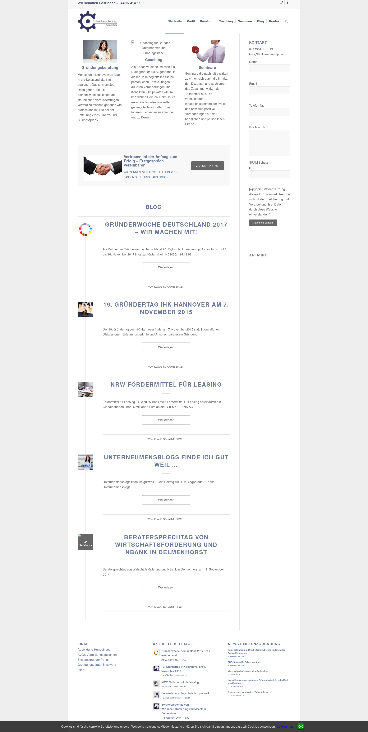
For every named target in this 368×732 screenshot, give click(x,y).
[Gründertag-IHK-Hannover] (85, 309)
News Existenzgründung (254, 643)
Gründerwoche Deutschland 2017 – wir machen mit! (166, 228)
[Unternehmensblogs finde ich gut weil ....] (85, 462)
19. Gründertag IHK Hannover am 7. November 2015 (166, 308)
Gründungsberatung (99, 67)
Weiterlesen (166, 267)
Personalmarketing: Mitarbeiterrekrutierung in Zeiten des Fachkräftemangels (256, 651)
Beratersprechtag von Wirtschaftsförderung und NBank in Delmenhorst (166, 544)
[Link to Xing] (281, 3)
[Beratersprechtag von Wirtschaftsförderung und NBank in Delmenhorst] (85, 542)
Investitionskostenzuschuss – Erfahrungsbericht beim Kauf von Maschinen (258, 682)
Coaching (153, 59)
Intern (81, 670)
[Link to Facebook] (287, 3)
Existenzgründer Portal (93, 659)
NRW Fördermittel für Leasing (166, 384)
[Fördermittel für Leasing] (85, 389)
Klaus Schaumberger (169, 286)
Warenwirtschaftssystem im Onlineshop (248, 671)
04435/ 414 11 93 (132, 2)
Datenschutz (284, 726)
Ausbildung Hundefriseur (95, 649)
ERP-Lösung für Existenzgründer (244, 662)
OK (300, 726)
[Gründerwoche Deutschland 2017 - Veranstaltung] (85, 229)
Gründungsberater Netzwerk (97, 664)
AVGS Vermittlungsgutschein (97, 654)
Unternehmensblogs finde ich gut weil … (166, 460)
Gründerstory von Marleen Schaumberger (249, 692)
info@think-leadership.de (266, 54)
